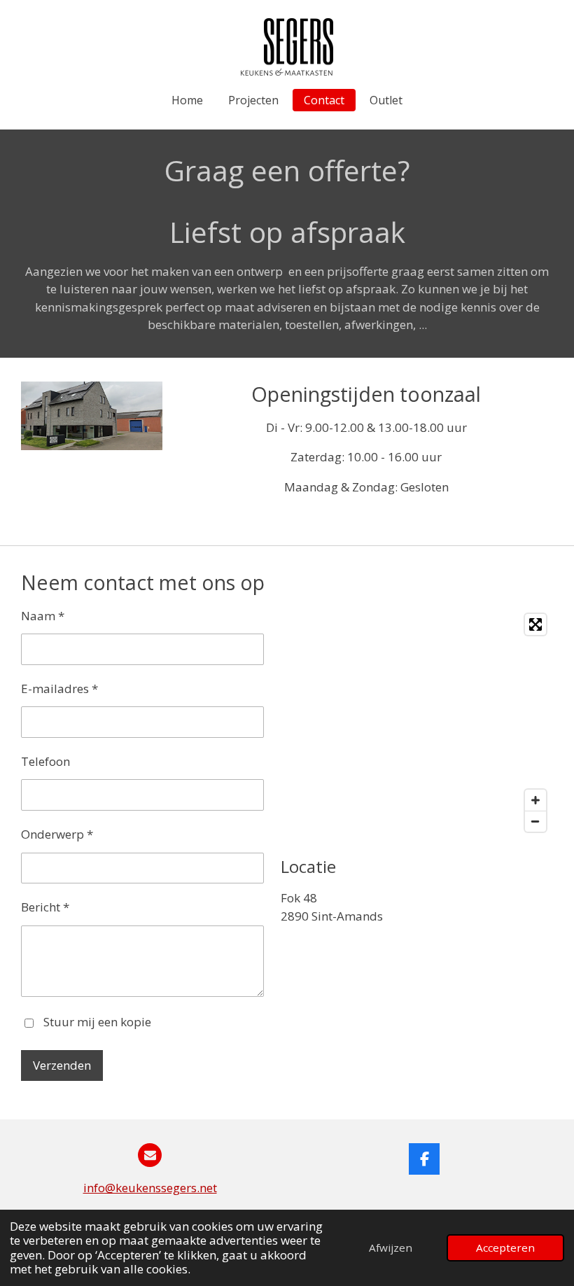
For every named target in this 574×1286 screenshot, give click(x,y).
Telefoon (45, 761)
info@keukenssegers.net (150, 1188)
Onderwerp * (57, 834)
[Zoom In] (535, 800)
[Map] (417, 723)
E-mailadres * (59, 688)
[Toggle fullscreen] (535, 624)
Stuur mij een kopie (97, 1022)
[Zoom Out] (535, 821)
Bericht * (45, 907)
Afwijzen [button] (390, 1247)
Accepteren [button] (505, 1247)
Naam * (42, 616)
